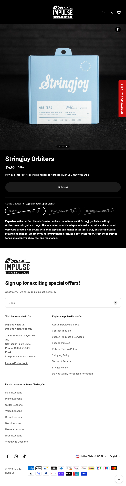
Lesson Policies (61, 342)
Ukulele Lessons (14, 429)
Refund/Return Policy (64, 348)
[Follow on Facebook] (7, 456)
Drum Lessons (13, 416)
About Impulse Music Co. (66, 324)
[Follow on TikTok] (24, 456)
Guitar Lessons (14, 404)
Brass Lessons (13, 435)
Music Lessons (13, 392)
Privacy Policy (60, 367)
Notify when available (122, 99)
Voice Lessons (13, 410)
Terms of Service (61, 361)
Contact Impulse (61, 330)
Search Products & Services (68, 336)
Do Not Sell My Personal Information (72, 373)
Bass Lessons (13, 423)
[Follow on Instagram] (16, 456)
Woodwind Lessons (16, 441)
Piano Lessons (13, 398)
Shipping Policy (61, 355)
